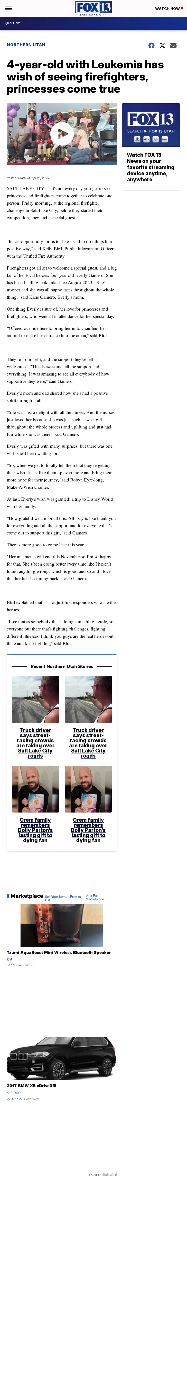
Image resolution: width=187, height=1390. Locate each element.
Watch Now (168, 8)
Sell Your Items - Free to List (63, 898)
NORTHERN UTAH (26, 44)
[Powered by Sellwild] (110, 1174)
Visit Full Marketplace (95, 897)
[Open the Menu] (8, 8)
